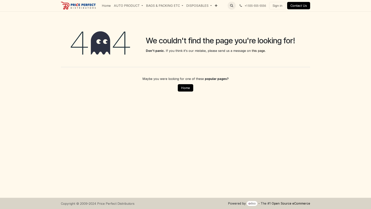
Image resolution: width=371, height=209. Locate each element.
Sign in (277, 6)
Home (185, 88)
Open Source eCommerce (291, 203)
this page (258, 51)
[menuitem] (106, 5)
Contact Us (298, 6)
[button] (232, 6)
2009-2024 (88, 204)
